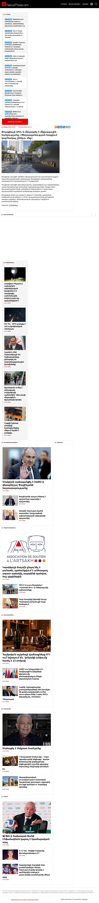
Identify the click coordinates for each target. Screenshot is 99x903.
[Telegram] (69, 127)
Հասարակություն (10, 527)
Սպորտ (6, 796)
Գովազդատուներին (32, 899)
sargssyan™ (85, 899)
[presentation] (92, 215)
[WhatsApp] (66, 127)
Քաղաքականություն (25, 127)
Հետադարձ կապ (15, 899)
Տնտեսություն (9, 615)
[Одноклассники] (56, 127)
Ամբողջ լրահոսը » (15, 122)
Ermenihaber (13, 205)
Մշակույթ (7, 709)
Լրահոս (7, 14)
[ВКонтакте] (58, 127)
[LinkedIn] (61, 127)
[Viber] (64, 127)
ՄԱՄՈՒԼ (85, 4)
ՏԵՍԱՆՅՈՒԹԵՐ (74, 4)
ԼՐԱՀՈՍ (64, 4)
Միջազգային (9, 262)
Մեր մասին (24, 899)
